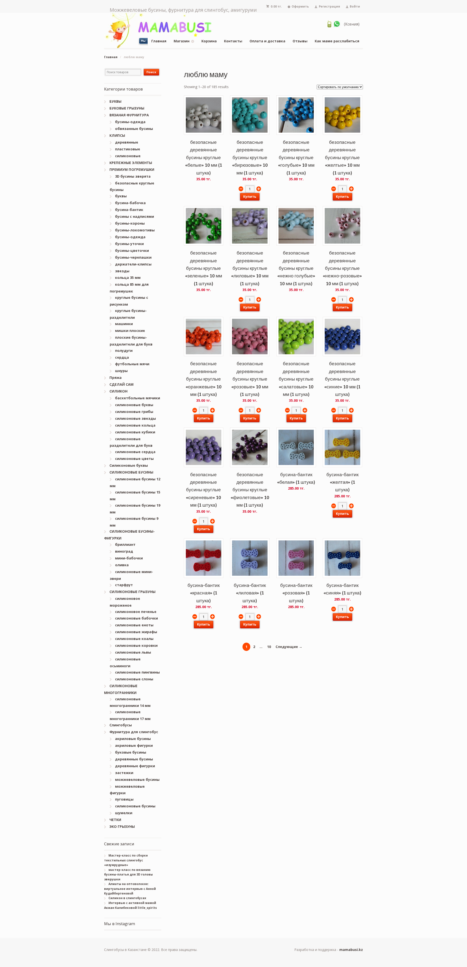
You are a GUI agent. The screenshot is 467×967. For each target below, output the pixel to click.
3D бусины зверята (133, 176)
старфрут (124, 585)
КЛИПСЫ (117, 135)
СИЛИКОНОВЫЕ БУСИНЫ (131, 472)
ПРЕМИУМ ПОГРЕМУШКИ (131, 169)
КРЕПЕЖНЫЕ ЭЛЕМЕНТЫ (130, 162)
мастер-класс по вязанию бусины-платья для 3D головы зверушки (128, 874)
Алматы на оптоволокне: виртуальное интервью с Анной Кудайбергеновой (130, 888)
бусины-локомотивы (135, 230)
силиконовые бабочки (136, 618)
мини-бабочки (129, 558)
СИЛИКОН (118, 391)
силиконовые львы (133, 652)
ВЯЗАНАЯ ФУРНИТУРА (129, 115)
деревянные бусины (134, 759)
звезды (122, 271)
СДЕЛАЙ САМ (121, 384)
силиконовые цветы (134, 458)
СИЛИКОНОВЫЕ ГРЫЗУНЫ (132, 591)
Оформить (300, 6)
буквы (121, 196)
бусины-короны (130, 223)
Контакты (233, 41)
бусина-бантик (129, 209)
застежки (124, 772)
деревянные (126, 142)
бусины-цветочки (132, 250)
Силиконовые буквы (128, 465)
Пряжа (115, 377)
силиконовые (128, 156)
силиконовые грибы (134, 411)
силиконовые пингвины (137, 672)
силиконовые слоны (134, 679)
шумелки (123, 813)
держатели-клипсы (133, 264)
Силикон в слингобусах (127, 898)
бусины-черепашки (133, 257)
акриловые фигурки (134, 745)
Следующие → (289, 646)
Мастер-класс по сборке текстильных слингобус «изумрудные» (126, 860)
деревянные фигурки (135, 766)
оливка (122, 565)
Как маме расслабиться (337, 41)
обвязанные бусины (134, 128)
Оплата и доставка (267, 41)
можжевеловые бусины (137, 779)
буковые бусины (130, 752)
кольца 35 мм (128, 277)
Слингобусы (120, 725)
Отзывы (300, 41)
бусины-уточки (129, 243)
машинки (124, 323)
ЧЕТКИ (115, 819)
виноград (124, 551)
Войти (355, 6)
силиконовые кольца (135, 425)
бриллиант (125, 544)
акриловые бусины (133, 738)
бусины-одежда (130, 121)
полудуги (124, 350)
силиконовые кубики (135, 432)
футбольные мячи (132, 364)
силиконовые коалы (134, 638)
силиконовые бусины (135, 806)
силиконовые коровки (136, 645)
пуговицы (124, 799)
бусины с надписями (134, 216)
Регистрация (329, 6)
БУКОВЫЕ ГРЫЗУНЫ (126, 108)
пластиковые (127, 149)
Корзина (209, 41)
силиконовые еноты (134, 625)
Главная (158, 41)
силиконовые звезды (135, 418)
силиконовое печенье (135, 611)
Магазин (181, 41)
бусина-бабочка (130, 203)
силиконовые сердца (135, 451)
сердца (122, 357)
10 (269, 646)
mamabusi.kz (351, 949)
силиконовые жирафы (136, 631)
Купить (249, 196)
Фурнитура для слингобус (133, 732)
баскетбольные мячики (137, 398)
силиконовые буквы (134, 404)
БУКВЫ (115, 101)
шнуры (121, 370)
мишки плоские (130, 330)
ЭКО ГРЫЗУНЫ (122, 826)
